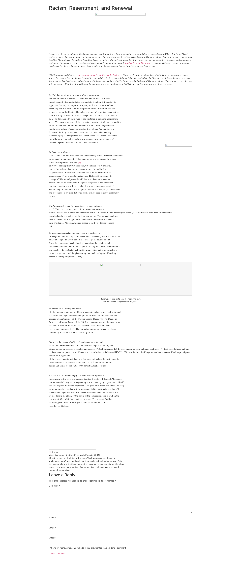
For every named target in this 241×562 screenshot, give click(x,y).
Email (52, 528)
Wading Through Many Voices (139, 63)
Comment (54, 486)
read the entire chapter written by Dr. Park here (99, 75)
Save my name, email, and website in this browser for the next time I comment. (88, 548)
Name (52, 518)
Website (52, 538)
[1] (79, 162)
